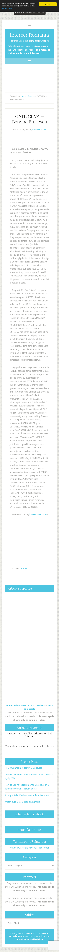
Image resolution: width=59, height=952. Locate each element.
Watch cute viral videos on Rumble (22, 802)
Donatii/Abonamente (17, 705)
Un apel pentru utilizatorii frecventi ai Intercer (29, 735)
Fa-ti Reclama (38, 705)
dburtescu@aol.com (38, 514)
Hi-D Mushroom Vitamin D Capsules (23, 767)
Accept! (47, 4)
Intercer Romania (29, 34)
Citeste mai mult (7, 8)
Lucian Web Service (41, 936)
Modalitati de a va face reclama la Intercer (29, 746)
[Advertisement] (32, 77)
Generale (23, 568)
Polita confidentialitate (33, 939)
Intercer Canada (25, 936)
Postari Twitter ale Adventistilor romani (29, 847)
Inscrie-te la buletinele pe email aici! (29, 12)
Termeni (19, 939)
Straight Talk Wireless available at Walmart (27, 795)
